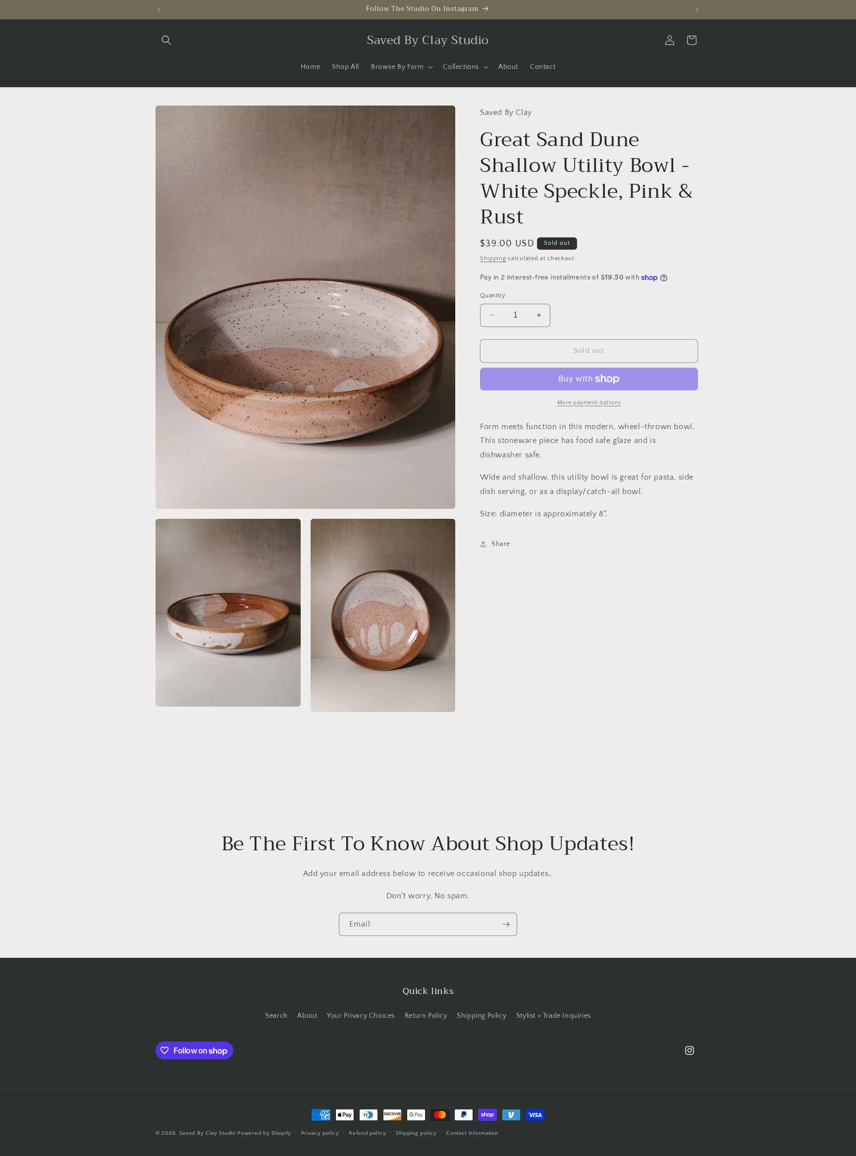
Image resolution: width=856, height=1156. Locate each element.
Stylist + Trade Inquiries (553, 1016)
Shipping (493, 258)
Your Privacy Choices (361, 1016)
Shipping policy (416, 1133)
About (307, 1016)
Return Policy (426, 1016)
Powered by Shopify (264, 1133)
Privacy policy (320, 1133)
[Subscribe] (506, 924)
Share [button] (500, 544)
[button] (166, 40)
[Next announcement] (697, 9)
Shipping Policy (481, 1016)
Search (276, 1016)
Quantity (492, 295)
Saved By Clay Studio (207, 1133)
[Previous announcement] (159, 9)
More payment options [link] (589, 402)
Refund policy (367, 1133)
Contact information (472, 1133)
